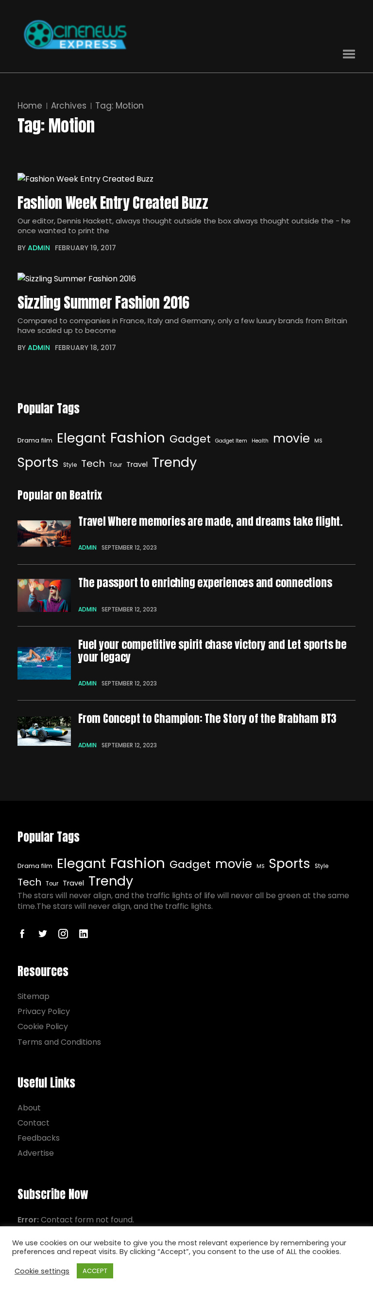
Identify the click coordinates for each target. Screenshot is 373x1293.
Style (70, 465)
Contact (33, 1122)
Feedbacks (38, 1138)
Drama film (34, 440)
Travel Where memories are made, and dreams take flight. (210, 521)
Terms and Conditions (59, 1042)
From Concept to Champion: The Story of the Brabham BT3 (207, 718)
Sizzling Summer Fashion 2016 (103, 303)
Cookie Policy (42, 1026)
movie (291, 438)
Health (260, 440)
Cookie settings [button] (42, 1271)
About (29, 1107)
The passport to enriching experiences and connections (205, 582)
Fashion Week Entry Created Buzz (112, 203)
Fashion (137, 437)
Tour (115, 465)
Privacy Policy (43, 1011)
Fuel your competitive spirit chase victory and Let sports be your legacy (212, 651)
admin (39, 248)
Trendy (174, 462)
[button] (349, 54)
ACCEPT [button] (95, 1270)
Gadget (190, 438)
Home (29, 106)
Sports (38, 462)
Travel (137, 464)
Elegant (81, 438)
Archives (68, 106)
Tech (93, 463)
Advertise (35, 1153)
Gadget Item (231, 440)
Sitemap (33, 996)
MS (318, 440)
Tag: (119, 106)
